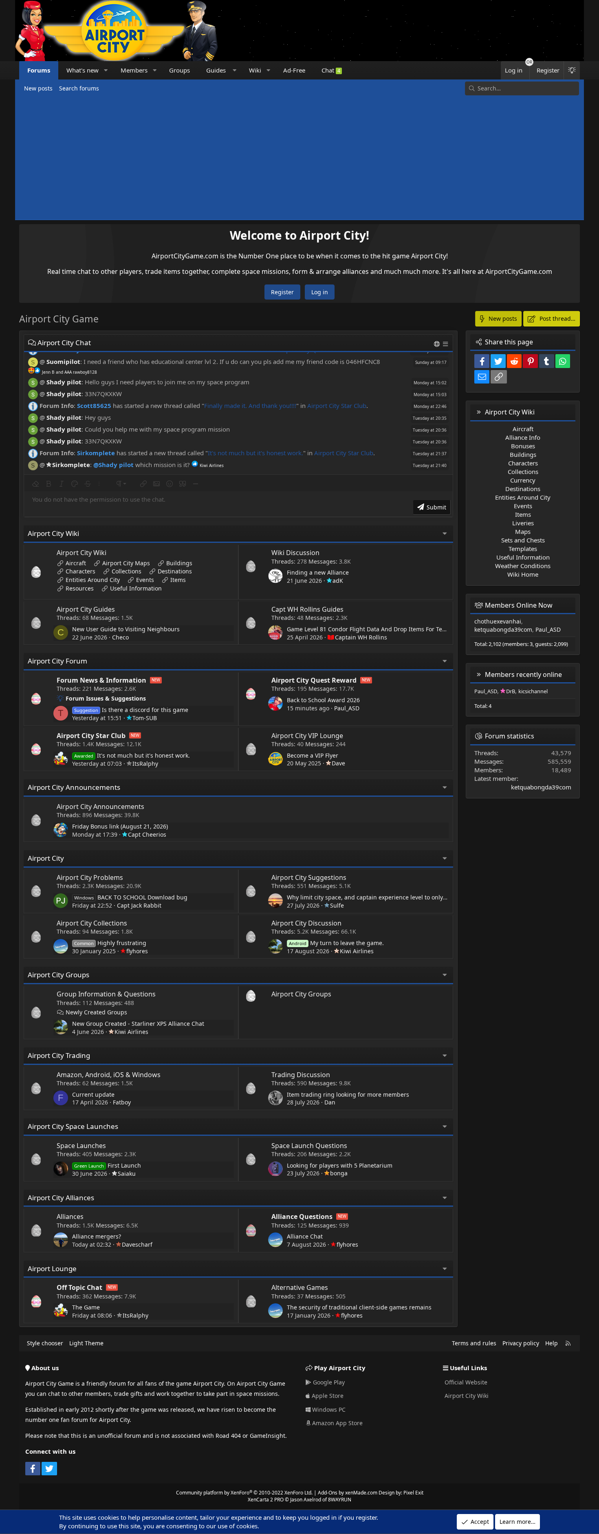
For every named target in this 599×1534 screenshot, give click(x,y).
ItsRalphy (145, 763)
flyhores (137, 951)
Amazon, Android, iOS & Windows (109, 1074)
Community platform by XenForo (244, 1492)
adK (338, 580)
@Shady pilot (113, 465)
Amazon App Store (337, 1423)
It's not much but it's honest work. (255, 453)
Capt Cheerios (147, 834)
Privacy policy (520, 1343)
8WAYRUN (339, 1499)
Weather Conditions (523, 566)
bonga (339, 1173)
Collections (126, 571)
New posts (38, 88)
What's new (82, 70)
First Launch (107, 1165)
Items (178, 580)
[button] (105, 70)
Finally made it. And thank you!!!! (250, 405)
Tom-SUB (144, 718)
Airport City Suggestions (308, 877)
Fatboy (122, 1102)
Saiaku (127, 1173)
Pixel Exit (413, 1492)
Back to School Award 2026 (323, 700)
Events (145, 580)
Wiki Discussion (295, 552)
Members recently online (523, 674)
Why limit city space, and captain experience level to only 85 (369, 897)
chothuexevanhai (497, 621)
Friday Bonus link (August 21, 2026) (120, 826)
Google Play (328, 1382)
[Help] (437, 344)
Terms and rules (474, 1343)
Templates (523, 548)
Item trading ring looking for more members (348, 1094)
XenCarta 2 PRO (266, 1499)
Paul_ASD (346, 708)
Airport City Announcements (74, 787)
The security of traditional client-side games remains (359, 1307)
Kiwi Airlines (357, 951)
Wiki (255, 70)
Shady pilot (63, 382)
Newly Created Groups (96, 1012)
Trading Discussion (300, 1074)
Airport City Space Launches (73, 1126)
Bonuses (523, 446)
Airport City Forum (57, 661)
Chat (331, 70)
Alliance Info (522, 437)
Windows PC (328, 1409)
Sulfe (337, 905)
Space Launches (81, 1145)
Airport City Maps (126, 563)
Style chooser (45, 1343)
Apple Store (327, 1396)
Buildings (179, 563)
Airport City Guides (86, 609)
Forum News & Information (101, 680)
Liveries (523, 523)
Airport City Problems (90, 877)
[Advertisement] (299, 156)
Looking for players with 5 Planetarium (339, 1165)
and (69, 372)
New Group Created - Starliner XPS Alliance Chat (138, 1023)
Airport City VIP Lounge (307, 735)
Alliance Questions (302, 1216)
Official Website (465, 1382)
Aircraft (76, 563)
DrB (510, 691)
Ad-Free (294, 70)
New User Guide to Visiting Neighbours (126, 629)
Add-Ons (327, 1492)
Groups (179, 70)
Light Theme (86, 1343)
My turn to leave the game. (336, 943)
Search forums (79, 88)
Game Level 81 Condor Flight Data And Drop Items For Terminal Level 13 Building (398, 629)
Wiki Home (522, 574)
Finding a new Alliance (318, 572)
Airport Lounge (52, 1268)
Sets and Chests (523, 540)
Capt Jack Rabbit (139, 905)
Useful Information (136, 588)
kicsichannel (533, 691)
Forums (38, 70)
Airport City (46, 858)
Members (134, 70)
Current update (93, 1094)
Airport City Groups (58, 974)
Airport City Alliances (61, 1197)
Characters (80, 571)
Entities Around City (93, 580)
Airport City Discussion (306, 923)
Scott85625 (94, 405)
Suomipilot (63, 361)
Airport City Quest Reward (314, 680)
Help (551, 1343)
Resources (80, 588)
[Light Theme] (572, 70)
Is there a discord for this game (131, 710)
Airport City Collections (92, 923)
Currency (522, 480)
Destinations (175, 571)
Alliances (70, 1216)
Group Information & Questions (106, 994)
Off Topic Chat (79, 1287)
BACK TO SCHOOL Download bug (130, 897)
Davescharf (137, 1244)
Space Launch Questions (309, 1145)
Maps (523, 531)
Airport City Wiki (53, 533)
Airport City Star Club (336, 405)
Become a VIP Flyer (312, 755)
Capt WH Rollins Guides (307, 609)
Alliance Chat (305, 1236)
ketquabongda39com (503, 629)
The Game (86, 1307)
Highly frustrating (110, 943)
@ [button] (42, 361)
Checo (120, 637)
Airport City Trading (59, 1055)
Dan (329, 1102)
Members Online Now (519, 605)
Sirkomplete (96, 453)
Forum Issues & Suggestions (106, 698)
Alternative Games (299, 1287)
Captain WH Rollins (361, 637)
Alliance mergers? (96, 1236)
